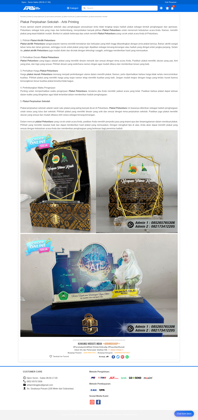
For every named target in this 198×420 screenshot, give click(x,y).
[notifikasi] (167, 8)
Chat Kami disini (184, 413)
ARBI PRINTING (89, 352)
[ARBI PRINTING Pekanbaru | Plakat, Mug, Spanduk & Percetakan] (33, 8)
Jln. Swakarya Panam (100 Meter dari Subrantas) (50, 388)
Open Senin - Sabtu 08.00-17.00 (42, 378)
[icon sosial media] (92, 403)
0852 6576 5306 (34, 381)
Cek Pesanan (170, 2)
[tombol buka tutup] (172, 9)
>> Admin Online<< (115, 350)
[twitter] (118, 357)
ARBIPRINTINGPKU (122, 352)
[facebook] (113, 357)
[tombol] (84, 8)
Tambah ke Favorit (60, 356)
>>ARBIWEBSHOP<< (111, 343)
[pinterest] (122, 357)
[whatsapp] (127, 357)
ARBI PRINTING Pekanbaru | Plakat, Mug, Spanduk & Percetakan (98, 415)
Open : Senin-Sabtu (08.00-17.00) (36, 2)
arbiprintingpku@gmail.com (39, 385)
